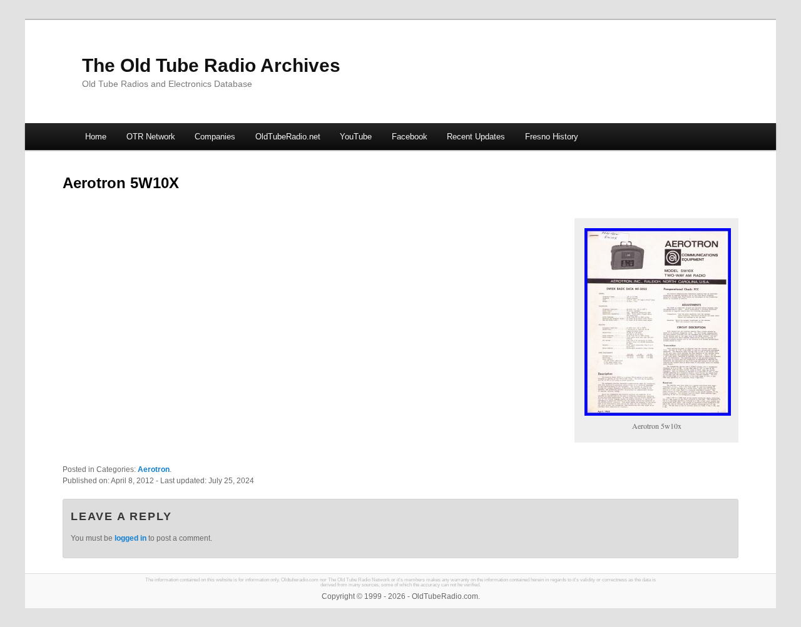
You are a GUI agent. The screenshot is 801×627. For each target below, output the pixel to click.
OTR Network (150, 136)
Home (95, 136)
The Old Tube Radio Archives (211, 65)
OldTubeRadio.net (287, 136)
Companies (215, 136)
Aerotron (154, 469)
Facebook (409, 136)
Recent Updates (476, 136)
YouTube (356, 136)
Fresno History (551, 136)
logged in (130, 538)
